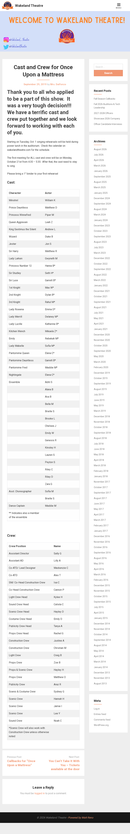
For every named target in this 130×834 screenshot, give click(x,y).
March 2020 (100, 362)
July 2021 (99, 313)
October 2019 (100, 378)
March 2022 (100, 280)
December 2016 (102, 536)
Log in (97, 708)
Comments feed (102, 719)
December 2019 (102, 373)
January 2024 (101, 220)
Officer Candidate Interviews (108, 124)
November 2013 (102, 678)
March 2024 (100, 214)
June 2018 (99, 449)
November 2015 (102, 591)
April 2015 (99, 612)
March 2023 (100, 253)
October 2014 (100, 634)
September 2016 (102, 552)
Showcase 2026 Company (107, 118)
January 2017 (101, 531)
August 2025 (100, 182)
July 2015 (99, 607)
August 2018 (100, 438)
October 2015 (100, 596)
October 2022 (100, 264)
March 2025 (100, 187)
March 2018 (100, 465)
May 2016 (99, 563)
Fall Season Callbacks (104, 98)
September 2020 (102, 351)
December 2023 (102, 225)
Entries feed (100, 714)
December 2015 (102, 585)
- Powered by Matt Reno (80, 817)
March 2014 (100, 661)
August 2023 (100, 242)
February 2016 (101, 580)
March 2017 (100, 520)
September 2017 (102, 492)
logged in (39, 793)
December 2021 (102, 291)
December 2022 (102, 258)
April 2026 (99, 160)
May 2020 (99, 356)
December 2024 (102, 198)
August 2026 (100, 149)
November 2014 (102, 629)
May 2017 (99, 509)
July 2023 (99, 247)
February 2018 (101, 471)
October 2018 (100, 427)
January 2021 (101, 329)
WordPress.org (101, 725)
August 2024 (100, 209)
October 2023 (100, 231)
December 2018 (102, 416)
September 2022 (102, 269)
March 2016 (100, 574)
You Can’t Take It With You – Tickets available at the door (64, 765)
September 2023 (102, 236)
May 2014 (99, 651)
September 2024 (102, 203)
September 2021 (102, 302)
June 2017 (99, 503)
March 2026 (100, 165)
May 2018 (99, 454)
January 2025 (101, 193)
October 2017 (100, 487)
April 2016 (99, 569)
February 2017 (101, 525)
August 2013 (100, 683)
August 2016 (100, 558)
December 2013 (102, 672)
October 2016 (100, 547)
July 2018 (99, 443)
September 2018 (102, 433)
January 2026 (101, 171)
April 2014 (99, 656)
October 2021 (100, 296)
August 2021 (100, 307)
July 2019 (99, 394)
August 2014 (100, 645)
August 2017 (100, 498)
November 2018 (102, 422)
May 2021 (99, 318)
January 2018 (101, 476)
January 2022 (101, 285)
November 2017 (102, 481)
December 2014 (102, 623)
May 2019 (99, 405)
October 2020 (100, 345)
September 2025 (102, 176)
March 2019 (100, 411)
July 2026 (99, 154)
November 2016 (102, 542)
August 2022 (100, 274)
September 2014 (102, 640)
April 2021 (99, 323)
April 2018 (99, 460)
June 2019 (99, 400)
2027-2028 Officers (103, 113)
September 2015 (102, 601)
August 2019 (100, 389)
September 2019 (102, 383)
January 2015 (101, 618)
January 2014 (101, 667)
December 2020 (102, 334)
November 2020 (102, 340)
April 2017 (99, 514)
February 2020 (101, 367)
